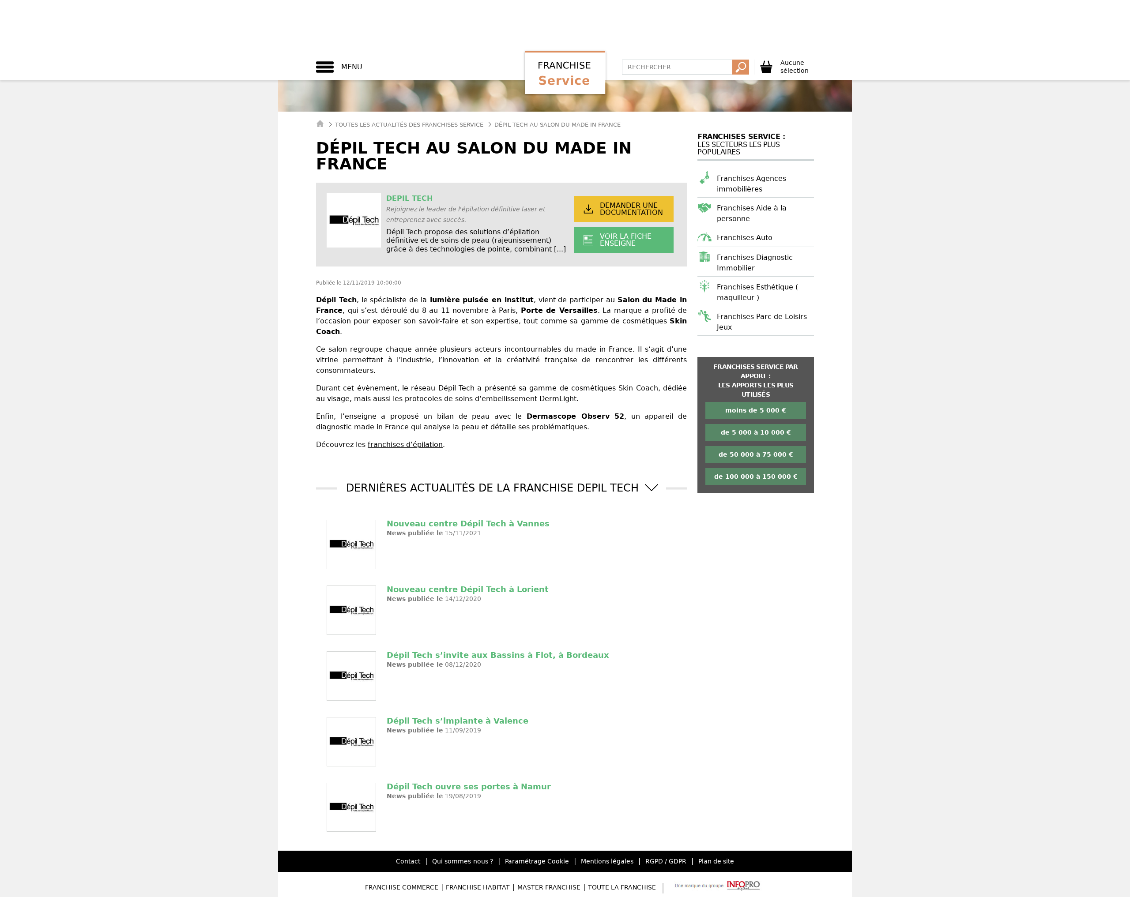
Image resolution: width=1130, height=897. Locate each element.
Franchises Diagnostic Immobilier (755, 262)
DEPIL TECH (409, 198)
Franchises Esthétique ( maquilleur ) (757, 292)
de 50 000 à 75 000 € (756, 454)
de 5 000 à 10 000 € (756, 432)
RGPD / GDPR (665, 861)
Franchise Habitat (478, 887)
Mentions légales (607, 861)
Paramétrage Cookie (537, 861)
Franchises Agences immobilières (751, 183)
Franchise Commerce (401, 887)
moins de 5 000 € (755, 410)
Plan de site (716, 861)
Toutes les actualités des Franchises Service (409, 124)
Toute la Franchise (622, 887)
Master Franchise (548, 887)
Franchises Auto (744, 237)
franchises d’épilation (405, 444)
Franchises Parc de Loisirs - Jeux (764, 321)
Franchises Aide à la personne (752, 213)
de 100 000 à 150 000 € (756, 476)
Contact (408, 861)
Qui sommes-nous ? (462, 861)
